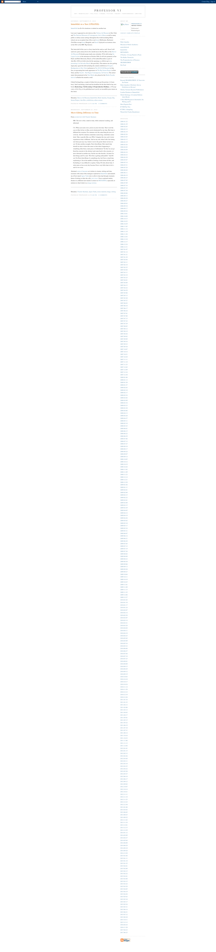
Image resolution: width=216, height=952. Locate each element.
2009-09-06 (124, 564)
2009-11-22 (124, 592)
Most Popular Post (126, 104)
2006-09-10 (124, 206)
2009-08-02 (124, 554)
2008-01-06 (124, 377)
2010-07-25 (124, 659)
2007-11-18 (124, 362)
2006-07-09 (124, 183)
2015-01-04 (124, 856)
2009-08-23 (124, 559)
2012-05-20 (124, 771)
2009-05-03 (124, 521)
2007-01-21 (124, 254)
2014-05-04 (124, 840)
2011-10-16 (124, 735)
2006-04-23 (124, 155)
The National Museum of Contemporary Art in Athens (89, 35)
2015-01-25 (124, 863)
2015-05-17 (124, 902)
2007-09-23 (124, 344)
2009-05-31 (124, 531)
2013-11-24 (124, 822)
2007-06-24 (124, 311)
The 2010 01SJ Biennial (102, 68)
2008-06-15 (124, 431)
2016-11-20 (124, 927)
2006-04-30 (124, 157)
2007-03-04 (124, 270)
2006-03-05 (124, 137)
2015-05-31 (124, 907)
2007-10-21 (124, 354)
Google (109, 98)
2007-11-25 (124, 364)
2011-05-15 (124, 720)
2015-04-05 (124, 889)
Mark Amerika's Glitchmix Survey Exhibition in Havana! (130, 86)
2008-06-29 (124, 436)
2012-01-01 (124, 748)
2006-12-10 (124, 239)
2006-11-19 (124, 231)
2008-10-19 (124, 464)
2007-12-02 (124, 367)
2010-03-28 (124, 625)
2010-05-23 (124, 646)
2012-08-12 (124, 781)
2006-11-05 (124, 226)
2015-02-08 (124, 868)
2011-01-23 (124, 702)
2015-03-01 (124, 876)
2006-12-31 (124, 247)
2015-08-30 (124, 917)
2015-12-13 (124, 922)
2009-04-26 (124, 518)
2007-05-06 (124, 293)
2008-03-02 (124, 398)
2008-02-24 (124, 395)
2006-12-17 (124, 242)
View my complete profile (130, 33)
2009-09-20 (124, 569)
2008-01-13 (124, 380)
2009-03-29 (124, 508)
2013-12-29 (124, 830)
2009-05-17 (124, 526)
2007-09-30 (124, 347)
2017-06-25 (124, 932)
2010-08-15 (124, 666)
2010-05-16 (124, 643)
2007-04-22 (124, 288)
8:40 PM (94, 195)
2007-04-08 (124, 283)
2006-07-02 (124, 180)
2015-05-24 (124, 904)
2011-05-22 (124, 723)
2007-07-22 (124, 321)
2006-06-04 (124, 170)
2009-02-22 (124, 497)
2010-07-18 (124, 656)
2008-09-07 (124, 454)
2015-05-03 (124, 897)
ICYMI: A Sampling (126, 109)
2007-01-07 (124, 249)
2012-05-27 (124, 774)
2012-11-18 (124, 797)
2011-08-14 (124, 733)
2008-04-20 (124, 416)
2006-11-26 (124, 234)
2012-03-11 (124, 761)
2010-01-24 (124, 607)
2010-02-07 (124, 610)
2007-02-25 (124, 267)
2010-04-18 (124, 633)
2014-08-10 (124, 848)
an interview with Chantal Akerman (85, 117)
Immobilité (74, 28)
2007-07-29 (124, 324)
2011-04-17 (124, 715)
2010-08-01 (124, 661)
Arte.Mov (83, 100)
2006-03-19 (124, 142)
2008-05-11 (124, 421)
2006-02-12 (124, 129)
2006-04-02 (124, 147)
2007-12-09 (124, 370)
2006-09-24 (124, 211)
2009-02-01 (124, 490)
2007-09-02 (124, 336)
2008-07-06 (124, 439)
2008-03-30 (124, 408)
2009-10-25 (124, 582)
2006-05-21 (124, 165)
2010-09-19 (124, 674)
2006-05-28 (124, 167)
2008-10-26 (124, 467)
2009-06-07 (124, 533)
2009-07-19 (124, 549)
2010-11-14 (124, 687)
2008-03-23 (124, 405)
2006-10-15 (124, 219)
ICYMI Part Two (125, 107)
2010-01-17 (124, 605)
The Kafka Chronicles (127, 57)
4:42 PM (94, 103)
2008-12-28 (124, 482)
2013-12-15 (124, 828)
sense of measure (83, 171)
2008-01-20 (124, 382)
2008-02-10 (124, 390)
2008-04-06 (124, 411)
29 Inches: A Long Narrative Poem (130, 55)
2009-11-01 (124, 585)
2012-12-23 (124, 802)
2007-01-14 (124, 252)
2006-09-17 (124, 208)
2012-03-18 (124, 764)
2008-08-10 (124, 446)
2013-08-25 (124, 815)
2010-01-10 (124, 602)
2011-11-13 (124, 743)
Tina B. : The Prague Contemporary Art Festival (93, 73)
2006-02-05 (124, 126)
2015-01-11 (124, 858)
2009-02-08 (124, 492)
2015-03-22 (124, 884)
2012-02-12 (124, 753)
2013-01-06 (124, 807)
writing (113, 192)
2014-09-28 (124, 851)
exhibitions (90, 100)
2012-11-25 (124, 799)
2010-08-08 (124, 664)
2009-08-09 (124, 556)
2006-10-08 (124, 216)
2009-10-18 (124, 579)
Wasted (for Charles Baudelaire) (130, 112)
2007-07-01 (124, 313)
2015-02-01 (124, 866)
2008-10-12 (124, 462)
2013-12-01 (124, 825)
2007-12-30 (124, 375)
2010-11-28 (124, 689)
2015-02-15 (124, 871)
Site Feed (123, 65)
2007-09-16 (124, 341)
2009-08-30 (124, 561)
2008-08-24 (124, 451)
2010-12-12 (124, 692)
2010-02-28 (124, 615)
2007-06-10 (124, 306)
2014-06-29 (124, 845)
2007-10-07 (124, 349)
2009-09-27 (124, 572)
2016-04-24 (124, 925)
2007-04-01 (124, 280)
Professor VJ (136, 23)
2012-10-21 (124, 792)
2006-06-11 (124, 173)
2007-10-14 (124, 352)
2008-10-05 (124, 459)
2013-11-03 (124, 820)
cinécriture (94, 178)
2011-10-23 (124, 738)
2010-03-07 (124, 618)
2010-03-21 (124, 623)
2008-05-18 (124, 423)
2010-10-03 (124, 677)
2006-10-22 (124, 221)
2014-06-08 (124, 843)
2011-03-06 (124, 707)
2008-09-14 (124, 457)
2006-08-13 (124, 196)
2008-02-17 (124, 393)
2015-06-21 (124, 912)
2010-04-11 (124, 630)
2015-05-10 (124, 899)
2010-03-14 (124, 620)
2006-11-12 (124, 229)
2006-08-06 (124, 193)
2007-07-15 (124, 318)
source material (101, 192)
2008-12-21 (124, 480)
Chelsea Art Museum (102, 33)
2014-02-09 (124, 835)
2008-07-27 (124, 444)
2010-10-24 (124, 684)
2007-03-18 (124, 275)
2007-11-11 (124, 359)
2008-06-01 (124, 428)
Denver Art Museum (83, 98)
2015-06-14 (124, 909)
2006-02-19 (124, 132)
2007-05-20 (124, 298)
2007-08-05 (124, 326)
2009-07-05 (124, 544)
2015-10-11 (124, 920)
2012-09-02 (124, 784)
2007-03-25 (124, 278)
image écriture (92, 183)
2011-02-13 (124, 705)
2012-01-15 (124, 751)
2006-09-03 (124, 203)
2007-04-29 (124, 290)
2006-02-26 (124, 134)
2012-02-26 (124, 756)
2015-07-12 (124, 914)
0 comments (103, 103)
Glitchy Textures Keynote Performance (132, 90)
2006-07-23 (124, 188)
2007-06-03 (124, 303)
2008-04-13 (124, 413)
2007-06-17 (124, 308)
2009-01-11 (124, 487)
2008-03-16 (124, 403)
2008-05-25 (124, 426)
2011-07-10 (124, 728)
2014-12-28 (124, 853)
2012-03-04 (124, 758)
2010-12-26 (124, 697)
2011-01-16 (124, 700)
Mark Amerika (102, 98)
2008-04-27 (124, 418)
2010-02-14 (124, 613)
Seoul (96, 42)
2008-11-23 (124, 474)
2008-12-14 (124, 477)
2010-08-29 (124, 669)
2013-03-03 (124, 810)
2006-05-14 (124, 162)
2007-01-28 (124, 257)
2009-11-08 (124, 587)
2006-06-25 (124, 178)
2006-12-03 (124, 237)
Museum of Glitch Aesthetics (129, 45)
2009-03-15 (124, 505)
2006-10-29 (124, 224)
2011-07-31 (124, 730)
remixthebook (124, 47)
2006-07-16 (124, 185)
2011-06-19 (124, 725)
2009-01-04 (124, 485)
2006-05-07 (124, 160)
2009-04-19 (124, 515)
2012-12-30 (124, 804)
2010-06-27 (124, 651)
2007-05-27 (124, 300)
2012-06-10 (124, 776)
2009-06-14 (124, 536)
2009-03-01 (124, 500)
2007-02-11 (124, 262)
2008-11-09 (124, 472)
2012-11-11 (124, 794)
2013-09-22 (124, 817)
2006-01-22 (124, 121)
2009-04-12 (124, 513)
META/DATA (103, 180)
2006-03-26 (124, 144)
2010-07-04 (124, 654)
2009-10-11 (124, 577)
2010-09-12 (124, 671)
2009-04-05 (124, 510)
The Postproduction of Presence (130, 60)
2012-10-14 (124, 789)
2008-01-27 (124, 385)
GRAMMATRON (125, 62)
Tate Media (91, 75)
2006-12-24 (124, 244)
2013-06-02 (124, 812)
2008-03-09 (124, 400)
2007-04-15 (124, 285)
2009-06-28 (124, 541)
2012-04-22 (124, 769)
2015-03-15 (124, 881)
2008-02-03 (124, 387)
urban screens (98, 100)
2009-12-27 (124, 597)
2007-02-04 (124, 260)
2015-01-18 (124, 861)
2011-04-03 (124, 712)
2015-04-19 (124, 891)
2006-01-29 (124, 124)
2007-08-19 (124, 331)
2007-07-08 (124, 316)
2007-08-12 (124, 329)
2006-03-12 (124, 139)
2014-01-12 (124, 833)
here (97, 40)
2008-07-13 (124, 441)
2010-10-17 (124, 682)
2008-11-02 (124, 469)
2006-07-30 (124, 190)
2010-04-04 (124, 628)
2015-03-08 (124, 879)
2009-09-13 (124, 567)
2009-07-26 (124, 551)
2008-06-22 (124, 433)
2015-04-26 (124, 894)
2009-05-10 (124, 523)
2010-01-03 (124, 600)
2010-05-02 (124, 638)
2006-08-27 (124, 201)
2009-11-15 (124, 590)
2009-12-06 (124, 595)
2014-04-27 (124, 838)
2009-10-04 (124, 574)
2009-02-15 (124, 495)
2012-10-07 (124, 787)
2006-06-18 (124, 175)
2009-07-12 (124, 546)
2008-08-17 (124, 449)
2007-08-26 (124, 334)
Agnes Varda (85, 176)
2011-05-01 (124, 718)
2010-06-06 (124, 648)
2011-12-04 (124, 746)
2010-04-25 (124, 636)
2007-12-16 (124, 372)
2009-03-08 (124, 503)
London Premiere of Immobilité (130, 92)
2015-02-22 (124, 873)
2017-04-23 (124, 930)
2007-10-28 (124, 357)
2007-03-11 (124, 272)
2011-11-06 (124, 740)
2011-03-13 (124, 710)
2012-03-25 (124, 766)
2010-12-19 (124, 694)
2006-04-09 (124, 150)
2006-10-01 (124, 214)
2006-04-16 (124, 152)
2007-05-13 (124, 295)
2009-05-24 (124, 528)
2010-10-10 (124, 679)
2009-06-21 (124, 538)
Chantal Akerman (82, 192)
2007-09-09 (124, 339)
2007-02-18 (124, 265)
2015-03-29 (124, 886)
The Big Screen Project (104, 70)
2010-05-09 (124, 641)
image (109, 192)
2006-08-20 (124, 198)
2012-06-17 (124, 779)
